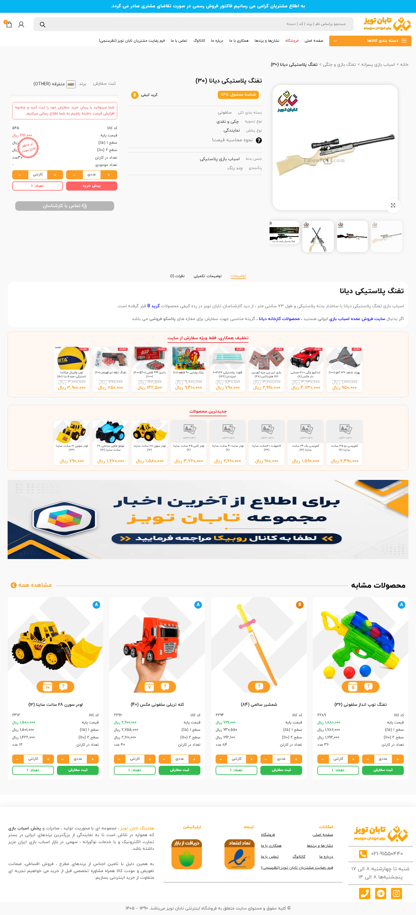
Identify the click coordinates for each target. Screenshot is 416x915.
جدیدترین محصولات (208, 411)
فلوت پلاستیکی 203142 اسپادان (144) (227, 374)
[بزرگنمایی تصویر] (393, 205)
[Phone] (364, 893)
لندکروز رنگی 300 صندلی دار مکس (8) (305, 374)
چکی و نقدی (228, 122)
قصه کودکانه (118, 849)
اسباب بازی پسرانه (377, 65)
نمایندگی (232, 130)
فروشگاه (268, 835)
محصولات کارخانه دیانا (279, 319)
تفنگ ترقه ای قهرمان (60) (110, 373)
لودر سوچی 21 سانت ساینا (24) (72, 448)
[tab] (238, 273)
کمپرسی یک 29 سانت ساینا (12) (305, 448)
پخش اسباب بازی (24, 828)
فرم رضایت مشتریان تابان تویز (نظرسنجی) (297, 868)
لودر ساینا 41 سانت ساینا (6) (227, 448)
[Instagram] (396, 893)
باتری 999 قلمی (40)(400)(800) (150, 374)
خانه (403, 65)
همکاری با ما (271, 846)
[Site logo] (387, 24)
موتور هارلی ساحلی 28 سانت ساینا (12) (110, 448)
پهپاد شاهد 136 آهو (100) (344, 373)
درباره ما (326, 857)
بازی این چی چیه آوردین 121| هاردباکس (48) (266, 374)
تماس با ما (270, 857)
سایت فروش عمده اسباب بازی (357, 319)
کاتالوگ (299, 857)
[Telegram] (380, 893)
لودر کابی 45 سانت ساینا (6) (188, 448)
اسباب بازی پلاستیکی (220, 159)
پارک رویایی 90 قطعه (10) (188, 373)
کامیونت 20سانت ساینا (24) (266, 448)
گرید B (153, 306)
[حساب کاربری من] (21, 24)
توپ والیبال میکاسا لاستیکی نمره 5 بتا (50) (71, 374)
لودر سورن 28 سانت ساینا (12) (149, 448)
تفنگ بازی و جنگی (339, 65)
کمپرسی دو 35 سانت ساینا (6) (344, 448)
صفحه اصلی (322, 835)
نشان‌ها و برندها (320, 846)
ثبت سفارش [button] (383, 770)
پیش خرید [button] (92, 185)
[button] (368, 687)
